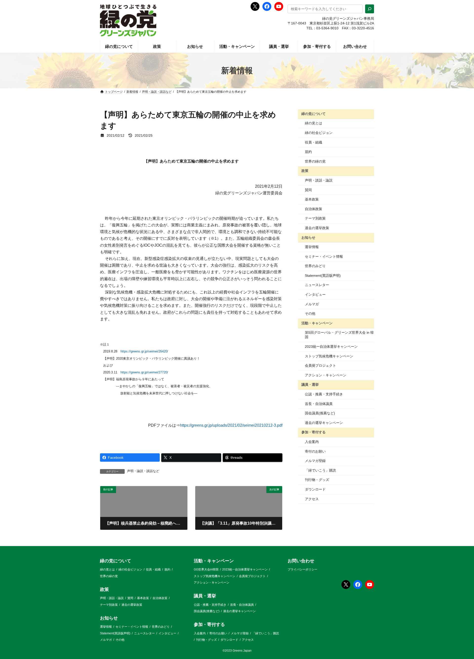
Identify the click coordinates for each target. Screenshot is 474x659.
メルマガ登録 (315, 461)
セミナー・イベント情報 (324, 256)
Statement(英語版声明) (323, 275)
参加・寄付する (313, 432)
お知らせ (308, 237)
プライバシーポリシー (302, 569)
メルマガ (312, 304)
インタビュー (315, 294)
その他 (310, 313)
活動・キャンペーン (317, 323)
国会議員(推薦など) (320, 413)
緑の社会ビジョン (319, 133)
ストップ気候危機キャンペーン (329, 356)
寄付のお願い (315, 451)
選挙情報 (312, 247)
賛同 (308, 190)
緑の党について (313, 114)
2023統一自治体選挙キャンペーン (331, 346)
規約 (308, 152)
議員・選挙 (310, 384)
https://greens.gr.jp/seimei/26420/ (144, 351)
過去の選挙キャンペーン (324, 423)
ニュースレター (317, 285)
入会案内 (312, 442)
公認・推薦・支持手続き (324, 394)
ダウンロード (315, 489)
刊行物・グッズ (317, 480)
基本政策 (312, 199)
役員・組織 (313, 142)
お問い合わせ (301, 560)
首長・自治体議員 (319, 404)
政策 (304, 171)
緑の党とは (313, 123)
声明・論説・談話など (143, 471)
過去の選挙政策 (317, 228)
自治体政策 (313, 209)
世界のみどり (315, 266)
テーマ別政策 (315, 218)
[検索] (369, 8)
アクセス (312, 499)
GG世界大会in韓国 (206, 569)
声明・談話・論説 (319, 180)
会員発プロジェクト (320, 365)
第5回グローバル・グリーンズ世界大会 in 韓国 (339, 334)
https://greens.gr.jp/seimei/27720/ (144, 372)
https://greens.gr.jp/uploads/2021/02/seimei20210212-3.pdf (231, 425)
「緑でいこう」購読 (320, 470)
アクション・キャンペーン (325, 375)
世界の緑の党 (315, 161)
